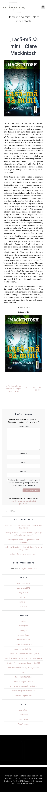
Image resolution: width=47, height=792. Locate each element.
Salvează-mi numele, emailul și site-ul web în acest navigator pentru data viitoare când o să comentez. (24, 482)
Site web (23, 471)
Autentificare (23, 710)
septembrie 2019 (23, 588)
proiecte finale (23, 635)
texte (24, 672)
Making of (23, 630)
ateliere (23, 621)
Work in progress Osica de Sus (23, 691)
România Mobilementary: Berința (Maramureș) (23, 658)
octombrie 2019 (23, 583)
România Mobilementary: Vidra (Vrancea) (23, 667)
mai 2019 (23, 606)
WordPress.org (23, 724)
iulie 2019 (23, 597)
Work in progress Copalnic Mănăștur (23, 686)
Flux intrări (24, 714)
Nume (23, 453)
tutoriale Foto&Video (23, 677)
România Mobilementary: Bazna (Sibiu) (23, 653)
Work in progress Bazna (23, 681)
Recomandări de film (23, 644)
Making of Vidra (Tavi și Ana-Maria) (23, 554)
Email (23, 462)
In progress (23, 626)
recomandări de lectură (23, 649)
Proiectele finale (23, 639)
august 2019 (23, 592)
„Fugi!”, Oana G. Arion (29, 569)
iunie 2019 (23, 602)
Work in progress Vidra (23, 695)
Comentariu (23, 426)
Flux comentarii (24, 719)
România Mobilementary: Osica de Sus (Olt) (23, 663)
